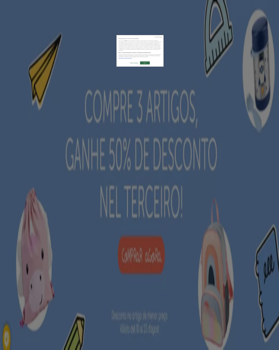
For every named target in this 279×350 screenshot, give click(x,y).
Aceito (145, 62)
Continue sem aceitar (158, 36)
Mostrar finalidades (134, 62)
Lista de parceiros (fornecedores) (125, 58)
